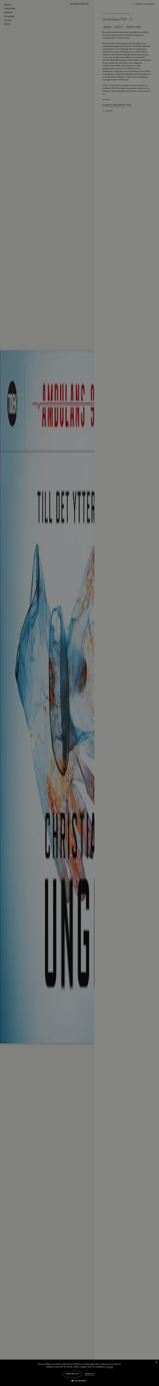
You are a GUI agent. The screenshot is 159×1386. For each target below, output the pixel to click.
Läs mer (109, 1366)
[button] (79, 1380)
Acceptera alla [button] (72, 1374)
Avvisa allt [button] (90, 1374)
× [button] (156, 1362)
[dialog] (79, 693)
